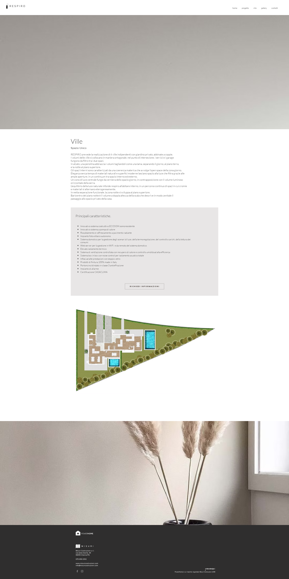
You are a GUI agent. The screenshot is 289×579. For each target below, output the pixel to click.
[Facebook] (77, 571)
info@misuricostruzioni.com (87, 565)
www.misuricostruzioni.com (87, 563)
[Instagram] (82, 571)
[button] (144, 350)
